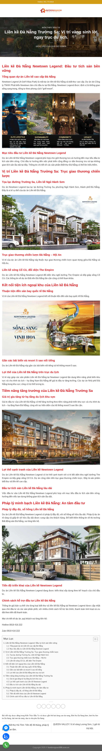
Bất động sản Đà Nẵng (13, 521)
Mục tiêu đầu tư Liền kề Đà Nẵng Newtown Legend (29, 649)
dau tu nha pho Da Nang (35, 718)
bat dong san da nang (62, 716)
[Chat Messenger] (6, 728)
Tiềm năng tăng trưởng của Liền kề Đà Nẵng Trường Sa (29, 676)
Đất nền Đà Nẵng (36, 278)
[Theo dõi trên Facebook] (58, 2)
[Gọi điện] (6, 745)
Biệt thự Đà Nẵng (69, 165)
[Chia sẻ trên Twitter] (48, 706)
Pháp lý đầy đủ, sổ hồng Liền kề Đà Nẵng (26, 691)
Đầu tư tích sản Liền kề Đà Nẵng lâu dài (25, 685)
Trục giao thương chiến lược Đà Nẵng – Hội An (28, 658)
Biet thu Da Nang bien (79, 716)
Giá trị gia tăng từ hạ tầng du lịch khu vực (26, 679)
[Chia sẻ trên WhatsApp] (39, 706)
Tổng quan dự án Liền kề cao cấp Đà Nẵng (26, 646)
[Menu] (98, 10)
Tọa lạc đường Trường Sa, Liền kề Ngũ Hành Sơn (29, 655)
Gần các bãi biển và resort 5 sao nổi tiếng (26, 670)
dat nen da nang (18, 718)
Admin (63, 46)
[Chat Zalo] (6, 736)
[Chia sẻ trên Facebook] (44, 706)
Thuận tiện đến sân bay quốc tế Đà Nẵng (25, 667)
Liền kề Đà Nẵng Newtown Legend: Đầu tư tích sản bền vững (31, 643)
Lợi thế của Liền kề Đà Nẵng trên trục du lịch (27, 673)
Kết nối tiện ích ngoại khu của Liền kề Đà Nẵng (25, 664)
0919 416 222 (15, 625)
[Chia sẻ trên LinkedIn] (63, 706)
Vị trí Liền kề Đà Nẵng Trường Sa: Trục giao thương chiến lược (31, 652)
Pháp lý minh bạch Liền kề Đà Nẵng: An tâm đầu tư (26, 688)
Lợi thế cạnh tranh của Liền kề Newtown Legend (28, 682)
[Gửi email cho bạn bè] (53, 706)
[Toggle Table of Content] (94, 639)
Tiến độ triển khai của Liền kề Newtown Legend (28, 694)
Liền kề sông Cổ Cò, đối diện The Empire (25, 661)
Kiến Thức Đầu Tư (51, 28)
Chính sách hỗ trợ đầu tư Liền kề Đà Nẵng (26, 696)
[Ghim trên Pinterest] (58, 706)
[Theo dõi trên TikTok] (60, 2)
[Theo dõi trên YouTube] (63, 2)
